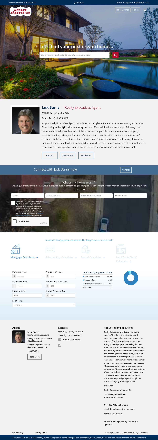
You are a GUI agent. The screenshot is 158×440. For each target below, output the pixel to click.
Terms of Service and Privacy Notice (29, 214)
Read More (86, 155)
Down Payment (19, 281)
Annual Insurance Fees (56, 281)
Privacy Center (41, 432)
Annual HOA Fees (54, 271)
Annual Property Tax (55, 291)
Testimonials (68, 155)
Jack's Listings (122, 9)
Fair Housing (17, 432)
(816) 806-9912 (142, 2)
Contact (50, 155)
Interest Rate (18, 291)
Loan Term (17, 300)
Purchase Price (19, 271)
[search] (115, 55)
